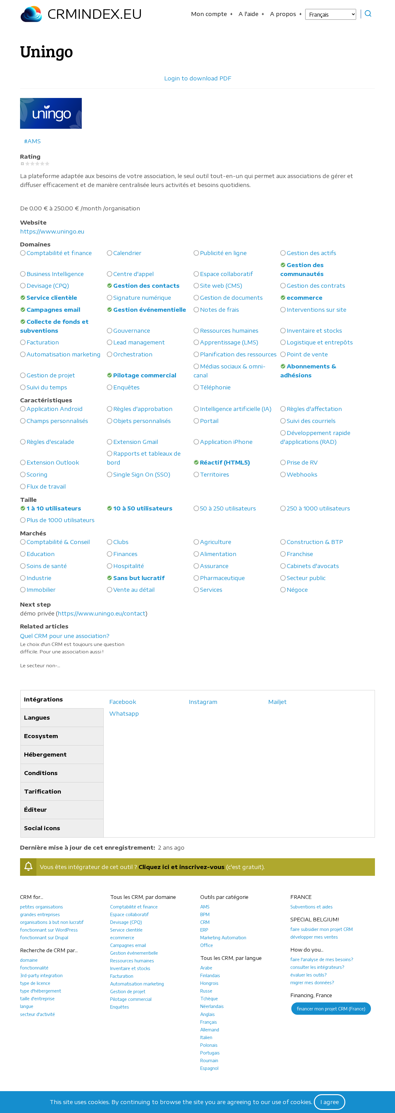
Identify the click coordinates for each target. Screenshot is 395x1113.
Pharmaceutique (222, 577)
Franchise (300, 553)
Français (208, 1022)
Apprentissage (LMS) (229, 342)
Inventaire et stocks (314, 330)
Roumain (209, 1060)
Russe (206, 990)
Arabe (206, 967)
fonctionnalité (34, 967)
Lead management (139, 342)
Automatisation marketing (64, 354)
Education (41, 553)
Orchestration (132, 354)
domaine (29, 960)
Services (211, 589)
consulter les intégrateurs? (317, 967)
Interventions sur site (316, 309)
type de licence (35, 983)
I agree (329, 1101)
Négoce (297, 589)
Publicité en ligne (223, 252)
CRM (205, 922)
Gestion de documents (231, 297)
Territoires (214, 474)
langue (26, 1006)
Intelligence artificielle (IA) (236, 408)
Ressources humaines (229, 330)
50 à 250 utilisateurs (228, 508)
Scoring (37, 474)
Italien (206, 1037)
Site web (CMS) (221, 285)
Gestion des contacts (146, 285)
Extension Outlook (53, 462)
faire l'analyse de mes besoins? (321, 959)
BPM (205, 914)
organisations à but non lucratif (52, 922)
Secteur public (306, 577)
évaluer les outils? (308, 974)
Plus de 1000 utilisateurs (60, 519)
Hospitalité (128, 565)
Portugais (210, 1052)
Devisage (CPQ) (48, 285)
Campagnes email (53, 309)
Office (206, 945)
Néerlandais (212, 1006)
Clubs (120, 541)
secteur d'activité (37, 1014)
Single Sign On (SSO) (141, 474)
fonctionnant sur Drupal (44, 937)
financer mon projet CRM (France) (331, 1008)
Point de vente (307, 354)
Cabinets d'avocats (313, 565)
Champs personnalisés (57, 420)
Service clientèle (52, 297)
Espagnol (209, 1068)
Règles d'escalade (50, 441)
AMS (34, 140)
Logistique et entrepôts (320, 342)
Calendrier (127, 252)
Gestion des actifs (311, 252)
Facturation (43, 342)
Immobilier (41, 589)
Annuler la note (22, 163)
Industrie (39, 577)
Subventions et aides (311, 906)
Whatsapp (124, 713)
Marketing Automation (223, 937)
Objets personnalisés (142, 420)
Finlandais (210, 975)
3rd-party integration (41, 975)
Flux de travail (46, 486)
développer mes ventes (314, 937)
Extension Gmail (135, 441)
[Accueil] (31, 14)
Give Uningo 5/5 (47, 163)
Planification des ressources (238, 354)
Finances (125, 553)
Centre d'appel (133, 273)
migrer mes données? (312, 982)
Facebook (122, 701)
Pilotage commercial (144, 375)
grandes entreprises (40, 914)
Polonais (209, 1045)
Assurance (214, 565)
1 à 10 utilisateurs (54, 508)
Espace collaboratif (226, 273)
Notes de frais (219, 309)
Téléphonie (215, 387)
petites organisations (41, 906)
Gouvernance (131, 330)
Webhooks (302, 474)
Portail (209, 420)
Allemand (209, 1029)
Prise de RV (302, 462)
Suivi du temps (47, 387)
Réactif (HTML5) (225, 462)
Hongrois (209, 983)
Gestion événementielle (149, 309)
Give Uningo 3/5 (37, 163)
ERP (204, 929)
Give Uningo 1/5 (27, 163)
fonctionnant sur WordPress (49, 929)
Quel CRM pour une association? (64, 635)
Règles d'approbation (143, 408)
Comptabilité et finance (59, 252)
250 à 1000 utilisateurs (318, 508)
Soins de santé (47, 565)
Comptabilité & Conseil (58, 541)
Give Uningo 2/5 (32, 163)
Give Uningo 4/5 (42, 163)
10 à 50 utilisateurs (143, 508)
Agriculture (215, 541)
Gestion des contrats (316, 285)
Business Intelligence (55, 273)
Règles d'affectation (314, 408)
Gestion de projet (51, 375)
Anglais (207, 1014)
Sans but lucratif (138, 577)
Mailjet (277, 701)
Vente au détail (134, 589)
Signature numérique (142, 297)
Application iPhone (226, 441)
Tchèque (209, 998)
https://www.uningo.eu (52, 231)
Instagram (203, 701)
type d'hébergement (40, 990)
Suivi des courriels (311, 420)
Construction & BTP (315, 541)
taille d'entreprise (37, 998)
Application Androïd (55, 408)
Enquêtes (126, 387)
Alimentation (218, 553)
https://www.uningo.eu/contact (101, 613)
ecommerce (304, 297)
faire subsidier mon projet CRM (321, 929)
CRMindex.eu (94, 14)
